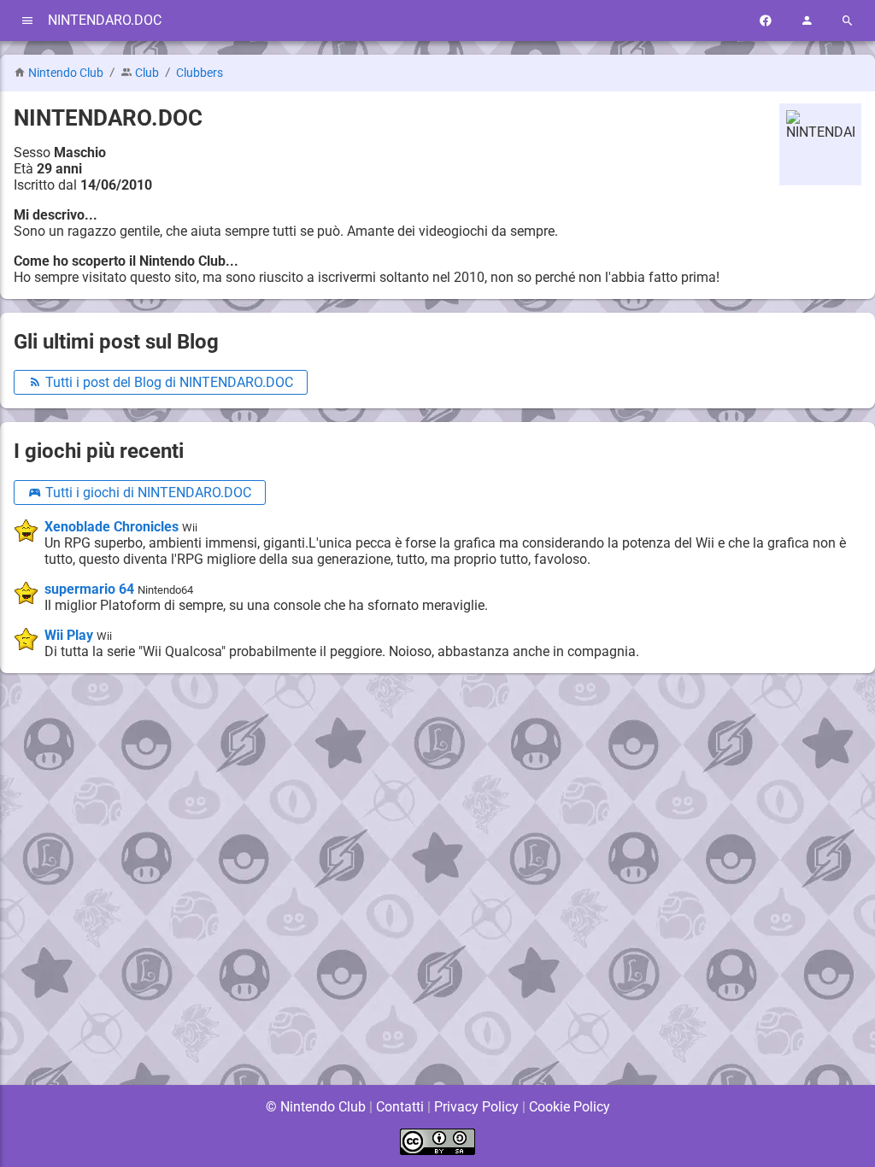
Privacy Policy (476, 1107)
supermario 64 (89, 589)
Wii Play (68, 635)
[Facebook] (765, 21)
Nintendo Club (65, 73)
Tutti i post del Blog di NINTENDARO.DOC (167, 382)
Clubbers (199, 73)
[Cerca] (847, 21)
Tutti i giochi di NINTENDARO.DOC (146, 492)
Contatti (400, 1107)
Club (147, 73)
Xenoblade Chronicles (111, 527)
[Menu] (27, 21)
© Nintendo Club (316, 1107)
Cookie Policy (569, 1107)
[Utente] (806, 21)
